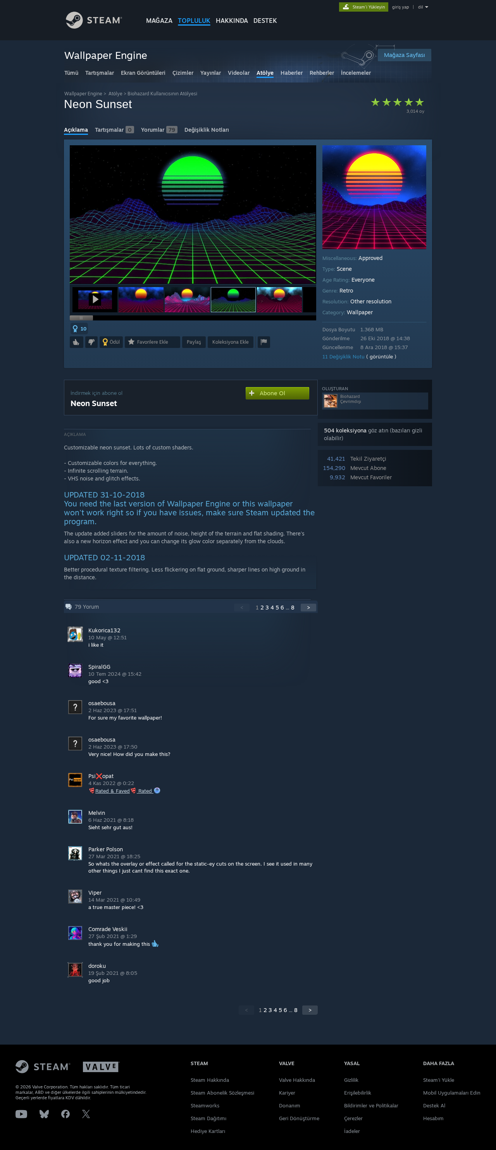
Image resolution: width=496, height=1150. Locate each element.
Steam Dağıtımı (208, 1118)
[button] (94, 299)
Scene (344, 268)
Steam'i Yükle (438, 1080)
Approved (370, 258)
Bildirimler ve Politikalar (371, 1105)
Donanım (289, 1105)
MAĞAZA (159, 20)
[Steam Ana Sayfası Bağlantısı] (94, 26)
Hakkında (232, 20)
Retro (346, 290)
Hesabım (433, 1118)
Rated (145, 791)
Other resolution (370, 301)
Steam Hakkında (210, 1080)
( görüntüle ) (381, 356)
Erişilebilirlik (357, 1093)
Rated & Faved (112, 791)
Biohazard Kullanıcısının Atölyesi (162, 93)
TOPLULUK (194, 20)
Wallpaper (360, 312)
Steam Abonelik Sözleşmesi (222, 1093)
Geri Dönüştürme (299, 1118)
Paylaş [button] (194, 342)
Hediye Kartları (208, 1131)
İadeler (352, 1131)
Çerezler (353, 1118)
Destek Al (434, 1105)
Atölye (115, 93)
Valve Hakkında (297, 1080)
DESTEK (265, 20)
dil (420, 7)
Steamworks (205, 1105)
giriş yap (400, 7)
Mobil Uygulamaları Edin (451, 1093)
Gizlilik (351, 1080)
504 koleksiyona (345, 430)
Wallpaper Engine (83, 93)
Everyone (363, 279)
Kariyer (287, 1093)
